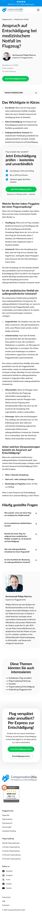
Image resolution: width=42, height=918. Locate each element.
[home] (12, 10)
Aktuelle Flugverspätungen (11, 843)
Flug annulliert (7, 827)
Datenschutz (6, 897)
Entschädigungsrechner (21, 756)
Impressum (5, 905)
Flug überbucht (7, 823)
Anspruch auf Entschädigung (24, 493)
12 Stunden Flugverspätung (11, 855)
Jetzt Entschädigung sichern (15, 79)
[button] (38, 9)
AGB (3, 901)
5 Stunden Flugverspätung (11, 851)
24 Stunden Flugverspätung (11, 859)
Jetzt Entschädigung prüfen (21, 189)
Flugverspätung (7, 819)
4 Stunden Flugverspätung (11, 847)
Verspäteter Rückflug (9, 831)
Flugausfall (5, 815)
